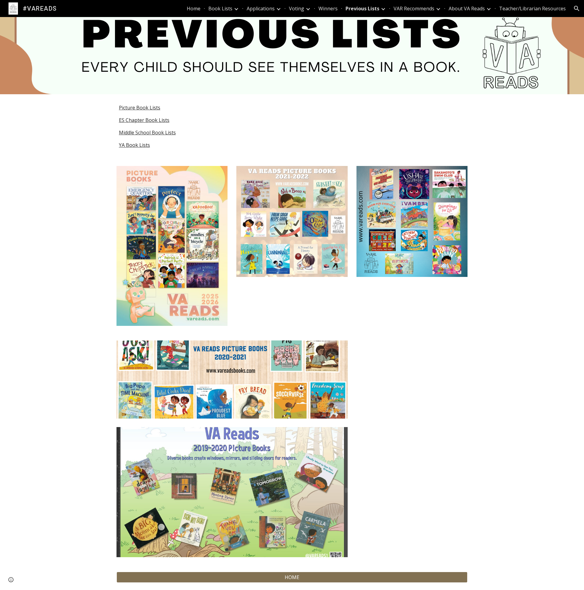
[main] (292, 126)
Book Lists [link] (220, 8)
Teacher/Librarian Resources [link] (532, 8)
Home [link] (193, 8)
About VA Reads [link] (467, 8)
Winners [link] (328, 8)
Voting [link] (296, 8)
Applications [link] (261, 8)
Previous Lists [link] (362, 8)
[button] (576, 8)
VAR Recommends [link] (414, 8)
